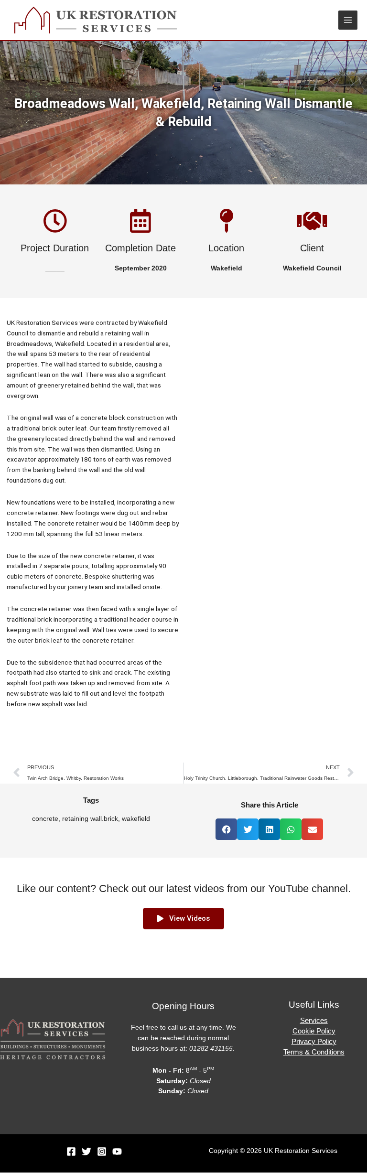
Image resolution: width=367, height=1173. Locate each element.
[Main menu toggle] (348, 20)
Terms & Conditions (314, 1052)
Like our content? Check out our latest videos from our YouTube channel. (184, 888)
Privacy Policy (313, 1041)
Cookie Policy (313, 1031)
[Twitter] (86, 1151)
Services (314, 1020)
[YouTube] (117, 1151)
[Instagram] (102, 1151)
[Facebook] (71, 1151)
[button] (226, 829)
